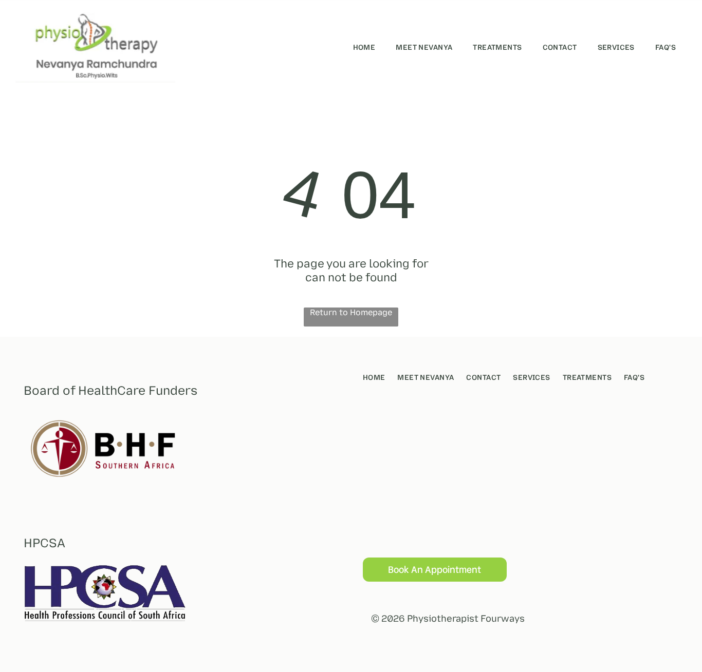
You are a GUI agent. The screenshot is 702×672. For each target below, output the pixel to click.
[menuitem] (364, 47)
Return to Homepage (351, 312)
